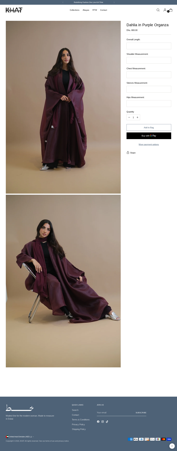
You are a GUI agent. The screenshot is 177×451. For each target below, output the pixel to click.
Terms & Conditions (81, 419)
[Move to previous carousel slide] (162, 387)
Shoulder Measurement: (137, 54)
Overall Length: (133, 39)
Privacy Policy (78, 424)
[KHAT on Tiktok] (107, 422)
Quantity (130, 112)
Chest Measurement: (136, 68)
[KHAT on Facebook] (98, 422)
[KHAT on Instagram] (103, 422)
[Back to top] (172, 446)
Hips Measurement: (135, 97)
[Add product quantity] (137, 117)
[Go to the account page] (164, 10)
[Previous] (63, 2)
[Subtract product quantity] (129, 117)
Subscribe (141, 413)
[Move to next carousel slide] (168, 387)
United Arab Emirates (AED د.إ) (20, 437)
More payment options (149, 144)
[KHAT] (14, 9)
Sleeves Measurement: (137, 83)
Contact (75, 415)
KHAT (22, 441)
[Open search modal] (158, 10)
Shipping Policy (79, 429)
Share (133, 153)
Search (75, 410)
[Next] (114, 2)
